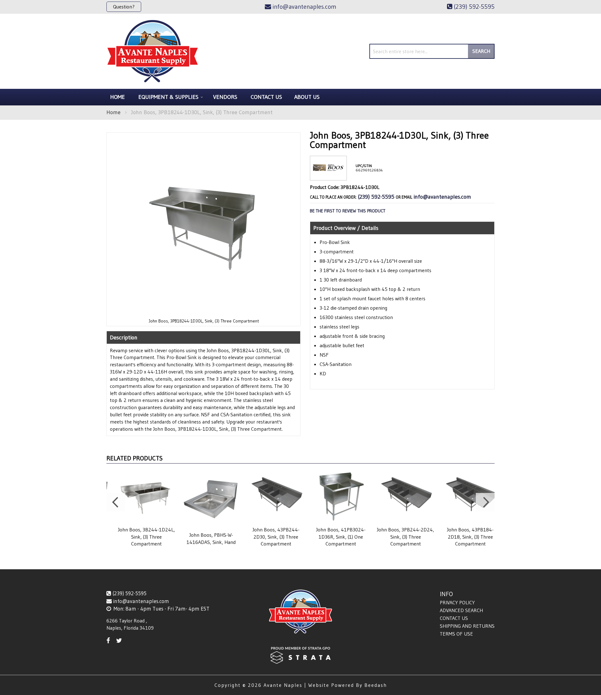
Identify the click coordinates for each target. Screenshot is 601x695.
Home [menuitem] (117, 97)
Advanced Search (461, 610)
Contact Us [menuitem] (266, 97)
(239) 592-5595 (376, 196)
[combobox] (432, 51)
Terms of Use (456, 634)
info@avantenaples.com (442, 196)
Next (485, 502)
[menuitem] (170, 97)
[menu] (300, 97)
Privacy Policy (457, 602)
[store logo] (152, 51)
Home (113, 112)
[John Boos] (328, 175)
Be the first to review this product (347, 211)
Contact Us (454, 618)
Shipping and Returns (467, 626)
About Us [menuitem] (307, 97)
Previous (115, 502)
